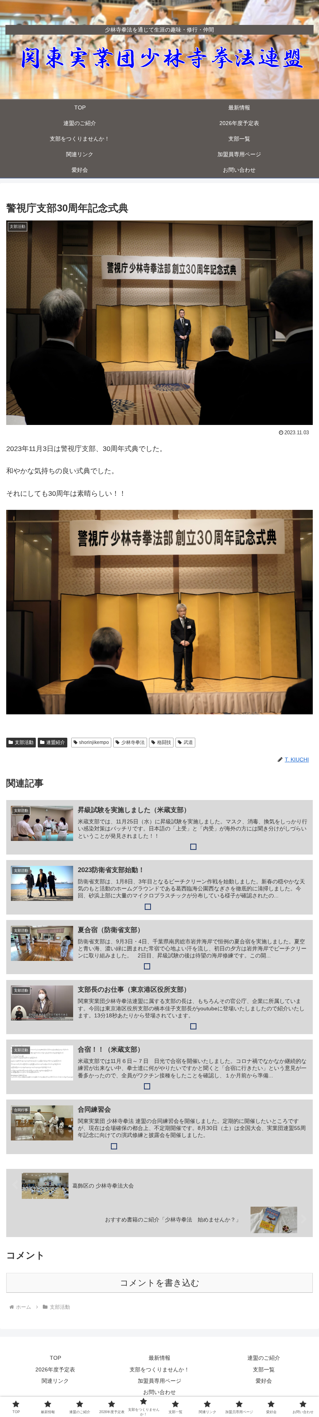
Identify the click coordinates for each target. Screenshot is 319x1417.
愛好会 (264, 1381)
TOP (55, 1358)
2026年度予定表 (55, 1369)
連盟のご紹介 (263, 1358)
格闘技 (164, 742)
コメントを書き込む (160, 1283)
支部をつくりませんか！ (159, 1369)
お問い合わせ (159, 1392)
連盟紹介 (55, 742)
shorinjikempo (94, 742)
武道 (188, 742)
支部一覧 (264, 1369)
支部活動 (24, 742)
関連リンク (55, 1381)
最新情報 (159, 1358)
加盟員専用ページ (159, 1381)
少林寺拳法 (133, 742)
